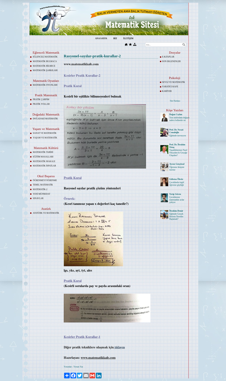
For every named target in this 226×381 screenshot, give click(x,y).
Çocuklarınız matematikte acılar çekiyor (176, 200)
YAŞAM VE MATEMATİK (45, 137)
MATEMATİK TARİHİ (43, 152)
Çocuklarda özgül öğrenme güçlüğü (176, 183)
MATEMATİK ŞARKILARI (45, 70)
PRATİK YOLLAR (41, 104)
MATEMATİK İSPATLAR (44, 165)
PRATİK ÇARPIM (41, 99)
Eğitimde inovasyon (177, 135)
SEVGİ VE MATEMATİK (173, 82)
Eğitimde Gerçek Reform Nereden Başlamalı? (176, 216)
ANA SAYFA (101, 38)
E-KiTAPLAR (168, 57)
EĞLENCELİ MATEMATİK (45, 57)
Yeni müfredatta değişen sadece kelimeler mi (179, 118)
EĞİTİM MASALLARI (43, 157)
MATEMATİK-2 (40, 189)
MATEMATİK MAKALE (44, 161)
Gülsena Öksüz (176, 179)
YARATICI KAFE (170, 86)
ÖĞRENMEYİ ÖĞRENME (45, 180)
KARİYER (167, 91)
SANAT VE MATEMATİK (44, 133)
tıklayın (120, 347)
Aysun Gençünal (176, 164)
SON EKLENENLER (171, 61)
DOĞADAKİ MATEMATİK (45, 118)
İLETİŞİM (128, 38)
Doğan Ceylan (175, 114)
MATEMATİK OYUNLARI (45, 85)
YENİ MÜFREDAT (41, 194)
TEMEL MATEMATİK (43, 185)
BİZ (115, 38)
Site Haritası (175, 101)
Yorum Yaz (78, 366)
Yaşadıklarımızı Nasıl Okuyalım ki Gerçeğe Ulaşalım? (178, 153)
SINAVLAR (38, 198)
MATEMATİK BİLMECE (44, 66)
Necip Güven (175, 194)
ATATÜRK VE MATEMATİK (46, 213)
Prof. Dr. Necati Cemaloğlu (176, 131)
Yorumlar (68, 366)
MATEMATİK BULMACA (45, 61)
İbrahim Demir (176, 211)
